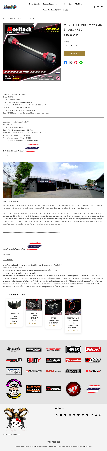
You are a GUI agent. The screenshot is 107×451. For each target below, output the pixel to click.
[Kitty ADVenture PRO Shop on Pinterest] (65, 416)
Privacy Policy (29, 447)
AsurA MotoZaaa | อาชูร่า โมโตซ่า (55, 10)
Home (5, 19)
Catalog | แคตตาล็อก (51, 4)
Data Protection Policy (86, 447)
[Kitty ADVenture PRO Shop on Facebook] (60, 416)
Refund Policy (37, 447)
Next (57, 52)
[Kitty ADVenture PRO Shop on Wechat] (87, 416)
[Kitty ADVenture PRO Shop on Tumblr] (74, 416)
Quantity (66, 42)
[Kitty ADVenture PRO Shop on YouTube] (78, 416)
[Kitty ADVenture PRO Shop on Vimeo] (82, 416)
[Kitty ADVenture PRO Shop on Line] (96, 416)
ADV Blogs (78, 4)
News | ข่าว (68, 4)
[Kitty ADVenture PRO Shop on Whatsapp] (91, 416)
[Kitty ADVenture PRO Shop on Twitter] (56, 416)
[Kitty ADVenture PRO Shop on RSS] (100, 415)
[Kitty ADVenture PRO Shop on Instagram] (69, 416)
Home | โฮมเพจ (34, 4)
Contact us (76, 447)
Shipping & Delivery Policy (49, 447)
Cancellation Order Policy (65, 447)
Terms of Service (20, 447)
